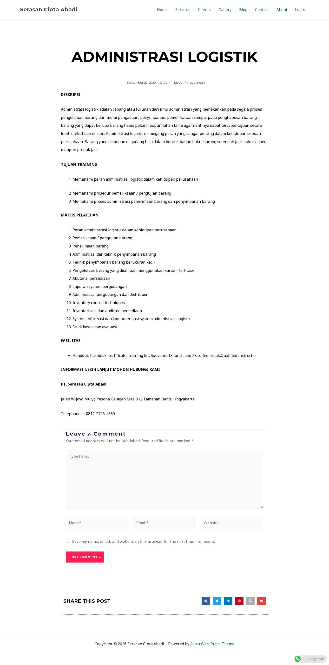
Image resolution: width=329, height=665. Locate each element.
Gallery (224, 9)
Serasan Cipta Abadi (48, 9)
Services (182, 9)
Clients (204, 9)
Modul (178, 82)
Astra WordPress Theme (212, 643)
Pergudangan (195, 82)
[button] (206, 601)
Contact (262, 9)
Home (162, 9)
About (281, 9)
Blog (243, 9)
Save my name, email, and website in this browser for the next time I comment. (143, 541)
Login (300, 9)
